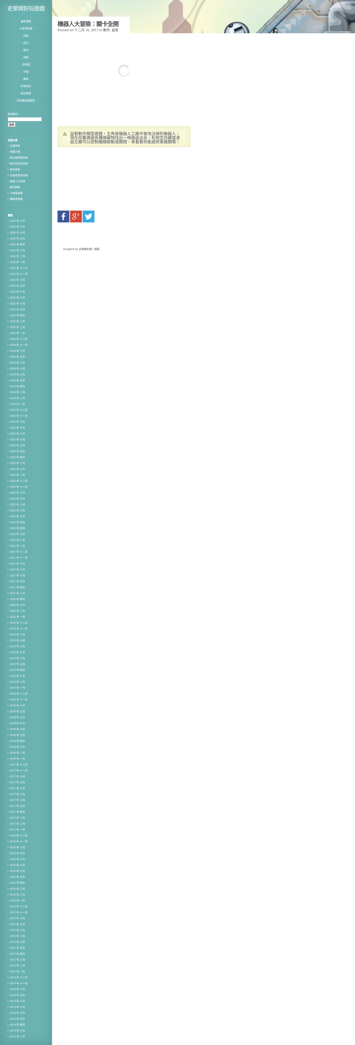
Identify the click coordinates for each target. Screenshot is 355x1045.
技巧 (25, 43)
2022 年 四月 (17, 528)
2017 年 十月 (17, 776)
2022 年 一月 (17, 546)
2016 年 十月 (17, 847)
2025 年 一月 (17, 333)
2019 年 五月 (17, 664)
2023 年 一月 (17, 475)
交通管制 (15, 145)
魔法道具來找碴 (19, 163)
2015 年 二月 (17, 965)
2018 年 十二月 (19, 693)
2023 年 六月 (17, 445)
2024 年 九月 (17, 356)
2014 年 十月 (17, 989)
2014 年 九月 (17, 995)
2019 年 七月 (17, 652)
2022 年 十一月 (19, 486)
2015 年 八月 (17, 930)
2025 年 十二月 (19, 268)
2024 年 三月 (17, 392)
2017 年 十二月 (19, 764)
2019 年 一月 (17, 687)
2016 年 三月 (17, 888)
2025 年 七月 (17, 297)
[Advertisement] (93, 180)
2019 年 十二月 (19, 622)
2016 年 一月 (17, 900)
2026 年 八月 (17, 220)
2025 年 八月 (17, 291)
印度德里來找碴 (19, 175)
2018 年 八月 (17, 717)
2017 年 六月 (17, 800)
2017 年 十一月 (19, 770)
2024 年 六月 (17, 374)
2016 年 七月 (17, 865)
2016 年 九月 (17, 853)
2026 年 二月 (17, 256)
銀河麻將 (15, 187)
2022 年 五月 (17, 522)
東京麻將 (15, 169)
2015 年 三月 (17, 959)
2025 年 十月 (17, 280)
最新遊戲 (26, 21)
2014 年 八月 (17, 1001)
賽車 (25, 79)
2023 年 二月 (17, 469)
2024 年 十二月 (19, 339)
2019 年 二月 (17, 681)
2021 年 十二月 (19, 551)
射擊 (25, 57)
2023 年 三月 (17, 463)
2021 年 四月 (17, 587)
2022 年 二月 (17, 540)
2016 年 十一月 (19, 841)
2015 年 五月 (17, 947)
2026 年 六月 (17, 232)
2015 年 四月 (17, 953)
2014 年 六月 (17, 1013)
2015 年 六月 (17, 942)
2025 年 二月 (17, 327)
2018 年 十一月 (19, 699)
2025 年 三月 (17, 321)
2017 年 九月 (17, 782)
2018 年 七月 (17, 723)
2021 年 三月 (17, 593)
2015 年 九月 (17, 924)
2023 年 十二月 (19, 410)
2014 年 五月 (17, 1018)
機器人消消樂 (17, 181)
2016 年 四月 (17, 882)
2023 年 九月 (17, 427)
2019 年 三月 (17, 676)
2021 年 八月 (17, 569)
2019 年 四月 (17, 670)
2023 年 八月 (17, 433)
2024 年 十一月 (19, 345)
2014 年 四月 (17, 1024)
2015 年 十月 (17, 918)
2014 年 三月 (17, 1030)
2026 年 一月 (17, 262)
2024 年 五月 (17, 380)
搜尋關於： (14, 114)
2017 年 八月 (17, 788)
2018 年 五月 (17, 735)
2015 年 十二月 (19, 906)
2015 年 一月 (17, 971)
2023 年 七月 (17, 439)
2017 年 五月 (17, 806)
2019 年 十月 (17, 634)
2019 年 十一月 (19, 628)
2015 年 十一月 (19, 912)
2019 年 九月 (17, 640)
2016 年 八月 (17, 859)
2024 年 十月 (17, 350)
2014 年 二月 (17, 1036)
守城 (25, 71)
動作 (25, 50)
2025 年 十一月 (19, 274)
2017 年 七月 (17, 794)
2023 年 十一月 (19, 415)
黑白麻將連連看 (19, 157)
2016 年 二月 (17, 894)
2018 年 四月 (17, 741)
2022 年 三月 (17, 534)
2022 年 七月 (17, 510)
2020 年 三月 (17, 605)
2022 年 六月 (17, 516)
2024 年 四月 (17, 386)
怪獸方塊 (15, 151)
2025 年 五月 (17, 309)
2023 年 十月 (17, 421)
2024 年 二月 (17, 398)
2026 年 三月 (17, 250)
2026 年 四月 (17, 244)
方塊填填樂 (16, 193)
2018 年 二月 (17, 752)
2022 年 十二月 (19, 481)
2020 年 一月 (17, 616)
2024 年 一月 (17, 404)
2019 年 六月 (17, 658)
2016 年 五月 (17, 877)
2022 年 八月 (17, 504)
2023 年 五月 (17, 451)
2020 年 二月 (17, 611)
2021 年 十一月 (19, 557)
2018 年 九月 (17, 711)
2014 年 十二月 (19, 977)
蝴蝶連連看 (16, 199)
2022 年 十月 (17, 492)
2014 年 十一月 (19, 983)
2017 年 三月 (17, 817)
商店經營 (26, 93)
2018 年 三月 (17, 747)
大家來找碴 (25, 28)
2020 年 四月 (17, 599)
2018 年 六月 (17, 729)
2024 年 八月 (17, 362)
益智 (25, 35)
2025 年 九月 (17, 285)
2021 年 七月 (17, 575)
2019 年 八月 (17, 646)
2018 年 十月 (17, 705)
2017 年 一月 (17, 829)
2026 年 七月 (17, 226)
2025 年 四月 (17, 315)
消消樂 (26, 64)
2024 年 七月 (17, 368)
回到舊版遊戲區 (26, 100)
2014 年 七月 (17, 1007)
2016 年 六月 (17, 871)
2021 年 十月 (17, 563)
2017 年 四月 (17, 812)
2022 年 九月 (17, 498)
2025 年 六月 (17, 303)
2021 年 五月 (17, 581)
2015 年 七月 (17, 936)
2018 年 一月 (17, 758)
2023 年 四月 (17, 457)
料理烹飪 (26, 86)
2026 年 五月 (17, 238)
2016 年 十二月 (19, 835)
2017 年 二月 (17, 823)
